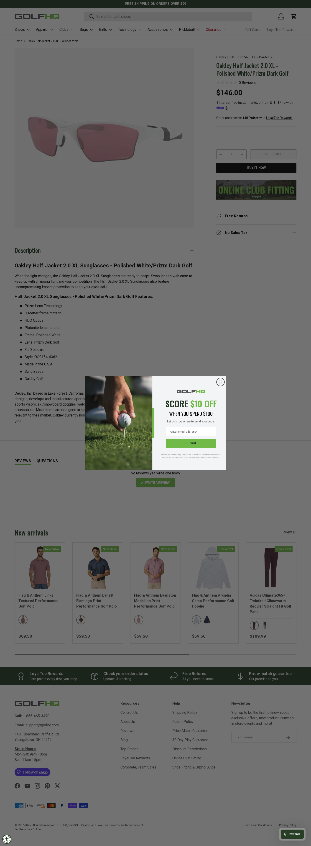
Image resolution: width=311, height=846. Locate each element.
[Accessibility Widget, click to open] (6, 839)
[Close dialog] (220, 382)
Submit (191, 443)
